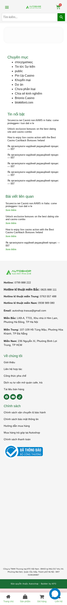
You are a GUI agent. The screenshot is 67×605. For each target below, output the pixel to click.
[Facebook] (6, 397)
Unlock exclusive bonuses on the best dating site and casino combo (31, 130)
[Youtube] (13, 397)
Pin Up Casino (24, 75)
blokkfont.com (24, 102)
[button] (7, 7)
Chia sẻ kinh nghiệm (28, 93)
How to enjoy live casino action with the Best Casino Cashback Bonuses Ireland (31, 139)
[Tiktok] (19, 397)
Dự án (19, 84)
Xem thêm (11, 210)
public (19, 71)
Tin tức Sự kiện (25, 66)
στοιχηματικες (24, 62)
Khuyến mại (23, 80)
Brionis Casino (24, 98)
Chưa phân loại (25, 89)
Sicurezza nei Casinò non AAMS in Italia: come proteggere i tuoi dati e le (33, 122)
